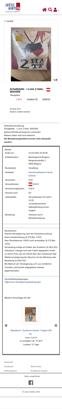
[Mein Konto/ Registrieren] (56, 10)
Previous (6, 325)
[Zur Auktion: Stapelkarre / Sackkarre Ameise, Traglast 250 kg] (31, 315)
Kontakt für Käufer (39, 371)
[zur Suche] (50, 10)
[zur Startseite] (45, 10)
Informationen (10, 371)
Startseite (8, 362)
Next (56, 325)
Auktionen (8, 366)
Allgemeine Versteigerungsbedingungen (23, 282)
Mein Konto (36, 366)
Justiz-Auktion (31, 392)
